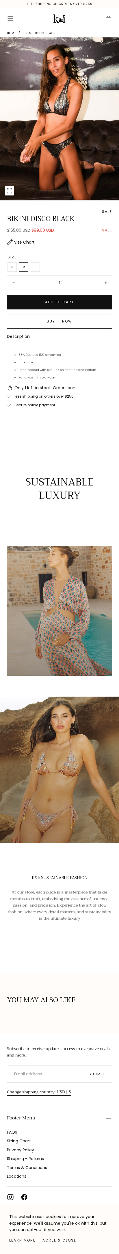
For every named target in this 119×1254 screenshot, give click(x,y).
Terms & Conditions (27, 1167)
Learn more (22, 1240)
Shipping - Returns (25, 1158)
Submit (97, 1074)
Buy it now (59, 321)
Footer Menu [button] (21, 1118)
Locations (16, 1176)
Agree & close (59, 1240)
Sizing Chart (19, 1141)
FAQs (12, 1132)
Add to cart (59, 302)
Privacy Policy (20, 1150)
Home (11, 33)
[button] (10, 18)
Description (18, 336)
